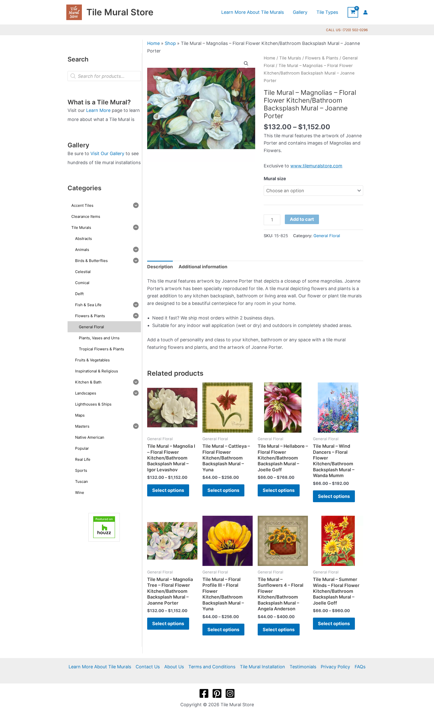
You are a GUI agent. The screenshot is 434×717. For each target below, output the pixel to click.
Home (153, 43)
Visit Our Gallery (107, 153)
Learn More (98, 110)
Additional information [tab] (203, 266)
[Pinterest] (217, 693)
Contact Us (148, 666)
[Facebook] (204, 693)
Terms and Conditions (211, 666)
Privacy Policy (335, 666)
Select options (168, 490)
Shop (170, 43)
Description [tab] (160, 266)
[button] (246, 63)
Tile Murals (290, 57)
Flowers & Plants (321, 57)
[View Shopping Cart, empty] (353, 12)
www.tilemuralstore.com (316, 165)
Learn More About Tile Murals (100, 666)
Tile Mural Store (119, 12)
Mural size (275, 178)
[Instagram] (230, 693)
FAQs (360, 666)
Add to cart (302, 219)
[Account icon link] (365, 12)
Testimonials (303, 666)
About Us (174, 666)
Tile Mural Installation (262, 666)
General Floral (326, 235)
